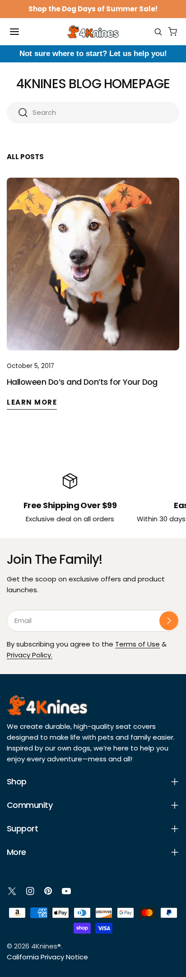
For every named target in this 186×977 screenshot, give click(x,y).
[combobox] (93, 112)
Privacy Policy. (29, 655)
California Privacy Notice (47, 957)
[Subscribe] (168, 620)
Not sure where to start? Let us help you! (93, 53)
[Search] (158, 31)
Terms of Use (137, 644)
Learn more (32, 402)
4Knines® (46, 946)
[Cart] (172, 31)
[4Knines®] (93, 31)
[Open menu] (14, 31)
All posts (25, 156)
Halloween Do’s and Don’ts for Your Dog (82, 382)
